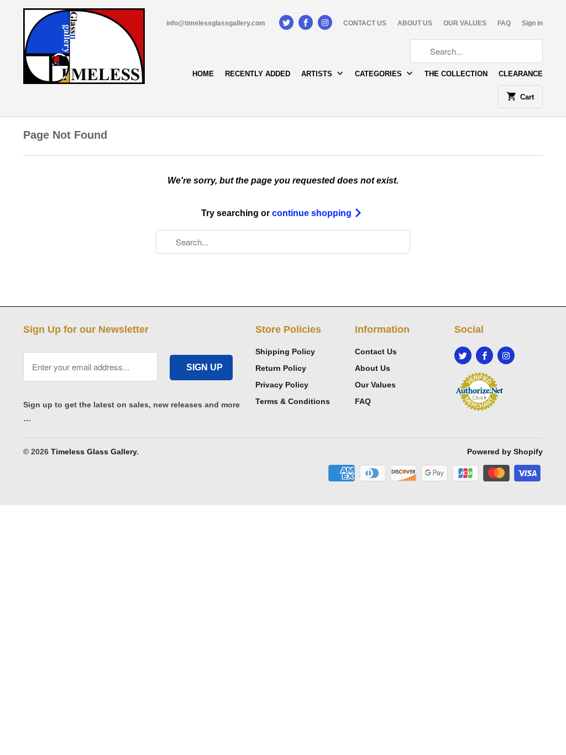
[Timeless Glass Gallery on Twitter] (286, 22)
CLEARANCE (521, 74)
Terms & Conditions (292, 401)
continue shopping (313, 213)
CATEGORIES (379, 74)
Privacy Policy (281, 384)
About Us (372, 368)
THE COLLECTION (456, 74)
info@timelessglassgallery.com (215, 23)
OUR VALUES (464, 23)
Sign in (532, 23)
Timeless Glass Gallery (94, 451)
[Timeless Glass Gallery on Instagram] (325, 22)
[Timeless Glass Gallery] (84, 50)
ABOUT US (414, 23)
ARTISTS (317, 74)
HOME (203, 74)
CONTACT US (364, 23)
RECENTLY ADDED (257, 74)
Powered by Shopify (505, 451)
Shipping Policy (285, 351)
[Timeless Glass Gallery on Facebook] (305, 22)
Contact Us (376, 351)
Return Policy (280, 368)
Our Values (375, 384)
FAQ (504, 23)
